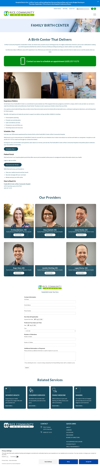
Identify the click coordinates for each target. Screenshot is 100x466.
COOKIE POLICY (71, 444)
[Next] (92, 85)
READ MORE (8, 405)
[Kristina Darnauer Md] (19, 221)
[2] (49, 96)
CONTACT (44, 424)
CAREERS (69, 430)
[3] (50, 96)
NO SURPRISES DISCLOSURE (74, 441)
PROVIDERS (69, 435)
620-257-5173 (72, 8)
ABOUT (68, 427)
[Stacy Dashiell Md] (50, 221)
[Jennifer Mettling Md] (50, 259)
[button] (94, 14)
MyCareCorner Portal (12, 164)
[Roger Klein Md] (19, 259)
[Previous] (7, 85)
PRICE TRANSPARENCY (73, 446)
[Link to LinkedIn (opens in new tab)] (95, 9)
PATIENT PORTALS (57, 8)
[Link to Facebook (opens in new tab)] (92, 9)
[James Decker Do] (81, 221)
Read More (18, 235)
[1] (48, 96)
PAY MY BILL (65, 8)
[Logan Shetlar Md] (81, 259)
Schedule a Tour (10, 149)
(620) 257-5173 (72, 61)
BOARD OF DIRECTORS (73, 437)
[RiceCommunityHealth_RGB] (19, 14)
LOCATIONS (69, 432)
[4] (51, 96)
